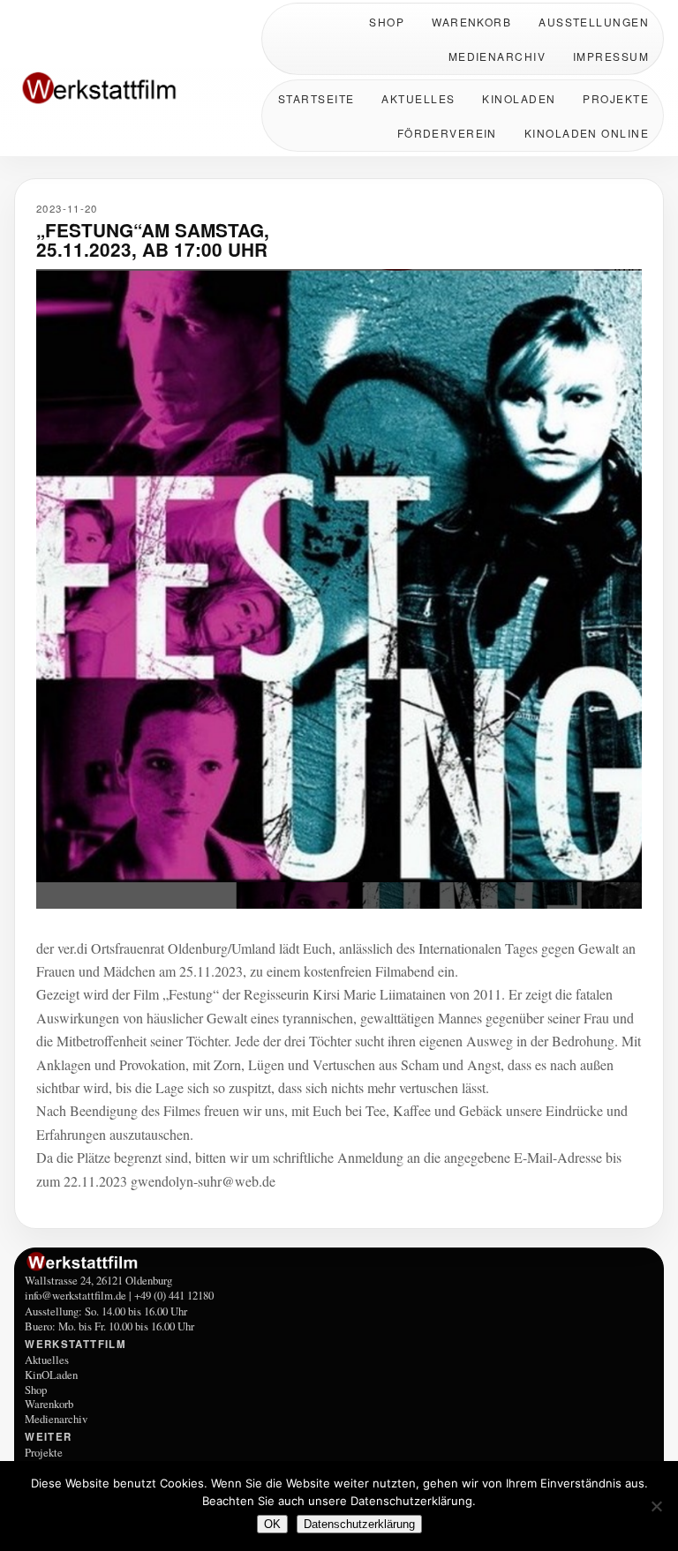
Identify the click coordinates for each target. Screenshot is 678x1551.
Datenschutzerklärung (359, 1524)
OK (272, 1524)
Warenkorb (471, 21)
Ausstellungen (594, 21)
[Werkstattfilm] (339, 1261)
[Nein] (656, 1506)
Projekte (616, 98)
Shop (386, 21)
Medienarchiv (497, 56)
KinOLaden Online (586, 132)
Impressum (611, 56)
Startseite (316, 98)
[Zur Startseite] (129, 90)
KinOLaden (518, 98)
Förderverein (447, 132)
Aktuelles (418, 98)
